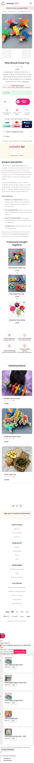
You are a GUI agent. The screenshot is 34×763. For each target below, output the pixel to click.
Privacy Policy (17, 599)
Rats (17, 559)
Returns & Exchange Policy (17, 587)
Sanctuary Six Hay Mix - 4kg (15, 736)
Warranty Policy (17, 603)
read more (25, 81)
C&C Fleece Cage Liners (14, 665)
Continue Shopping (7, 749)
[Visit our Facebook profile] (17, 506)
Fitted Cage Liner (11, 718)
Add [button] (13, 667)
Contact (17, 537)
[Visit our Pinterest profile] (13, 506)
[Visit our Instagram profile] (21, 506)
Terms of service (17, 595)
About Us (17, 529)
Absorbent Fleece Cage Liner (16, 683)
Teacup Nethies (27, 141)
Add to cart (24, 101)
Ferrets (17, 555)
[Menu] (30, 3)
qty (5, 102)
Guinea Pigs (17, 551)
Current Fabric (17, 533)
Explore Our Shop (17, 577)
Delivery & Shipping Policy (17, 591)
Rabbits (17, 547)
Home (4, 11)
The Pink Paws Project (17, 569)
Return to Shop (19, 652)
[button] (17, 67)
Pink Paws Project (18, 86)
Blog (17, 573)
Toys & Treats (12, 11)
